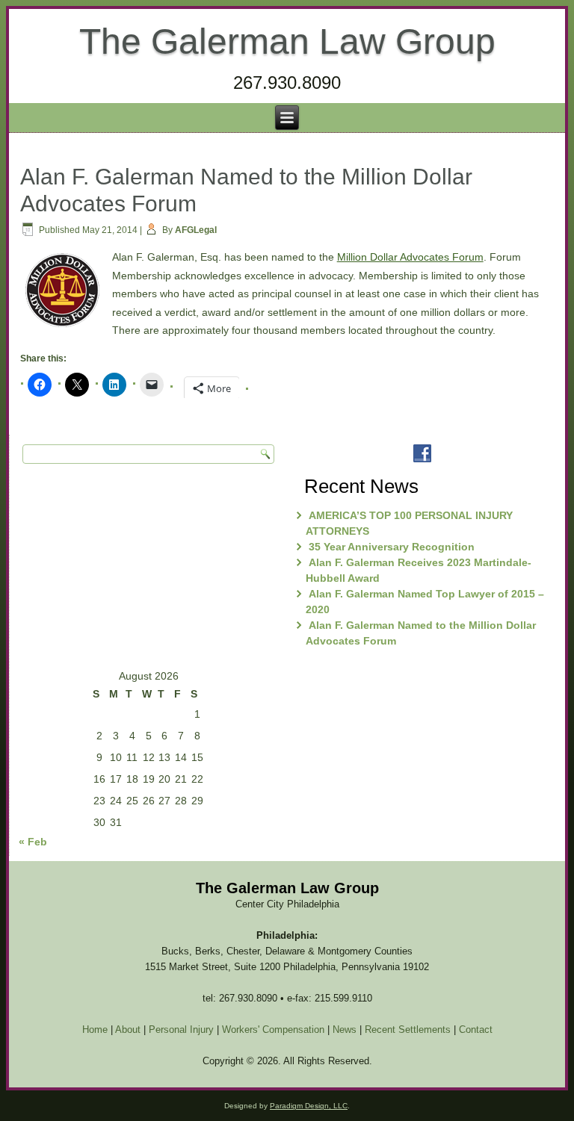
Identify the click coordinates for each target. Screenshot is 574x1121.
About (128, 1029)
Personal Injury (181, 1029)
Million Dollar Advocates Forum (410, 257)
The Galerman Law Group (287, 41)
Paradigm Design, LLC (309, 1106)
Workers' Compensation (273, 1029)
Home (95, 1029)
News (345, 1029)
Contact (476, 1029)
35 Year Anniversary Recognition (392, 547)
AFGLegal (196, 230)
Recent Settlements (408, 1029)
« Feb (33, 842)
